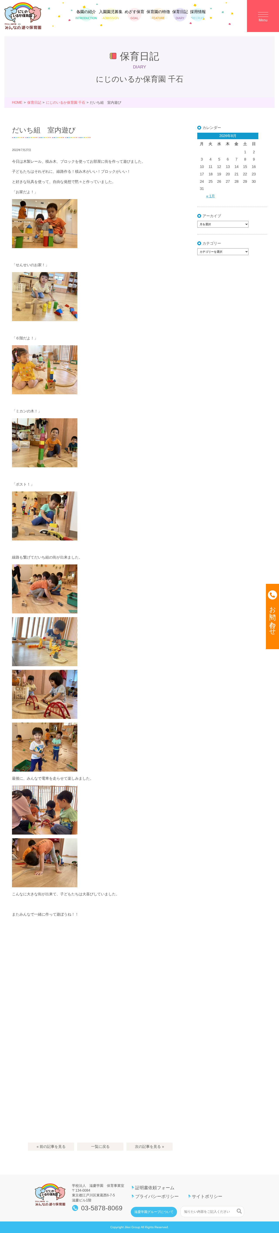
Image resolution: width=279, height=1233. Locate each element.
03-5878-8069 (101, 1208)
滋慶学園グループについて (154, 1212)
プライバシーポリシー (157, 1196)
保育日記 (180, 15)
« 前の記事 (51, 1147)
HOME (17, 102)
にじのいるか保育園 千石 (65, 102)
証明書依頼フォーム (154, 1187)
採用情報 (198, 15)
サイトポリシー (207, 1196)
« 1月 (210, 196)
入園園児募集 (110, 15)
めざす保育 (134, 15)
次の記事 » (149, 1147)
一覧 (100, 1147)
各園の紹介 (86, 15)
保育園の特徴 (158, 15)
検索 (239, 1211)
